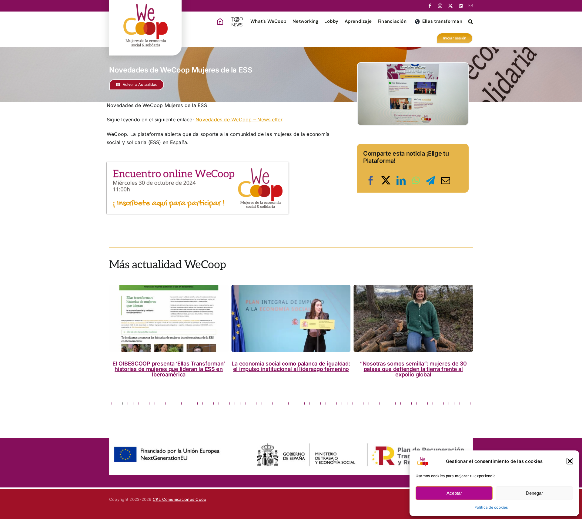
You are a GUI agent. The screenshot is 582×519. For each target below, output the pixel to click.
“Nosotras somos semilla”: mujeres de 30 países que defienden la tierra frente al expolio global (291, 369)
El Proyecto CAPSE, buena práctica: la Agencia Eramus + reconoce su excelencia (413, 366)
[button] (570, 461)
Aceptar (454, 493)
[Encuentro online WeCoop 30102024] (198, 165)
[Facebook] (370, 180)
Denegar (534, 493)
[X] (385, 180)
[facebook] (430, 6)
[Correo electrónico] (445, 180)
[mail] (471, 6)
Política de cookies (491, 507)
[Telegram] (430, 180)
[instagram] (440, 6)
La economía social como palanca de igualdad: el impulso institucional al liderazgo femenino (168, 366)
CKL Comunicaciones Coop (179, 499)
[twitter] (450, 6)
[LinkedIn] (401, 180)
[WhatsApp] (416, 180)
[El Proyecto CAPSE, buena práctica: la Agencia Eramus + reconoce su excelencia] (413, 318)
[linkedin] (461, 6)
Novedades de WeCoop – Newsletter (239, 119)
